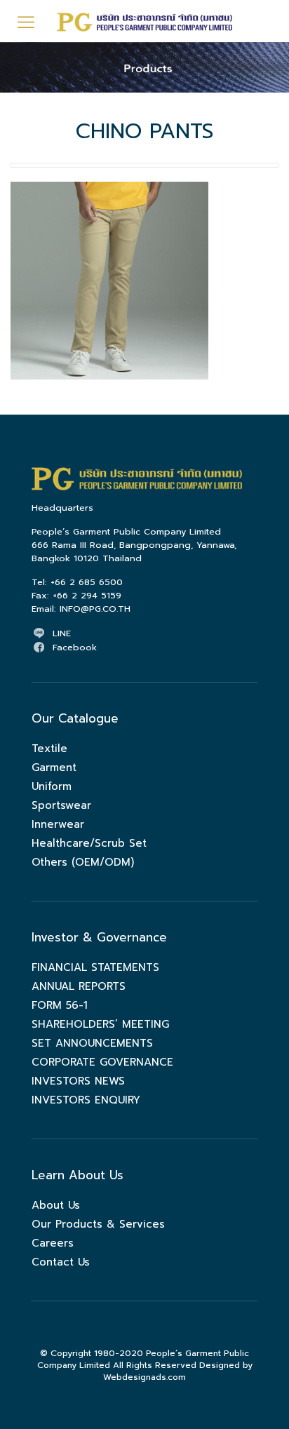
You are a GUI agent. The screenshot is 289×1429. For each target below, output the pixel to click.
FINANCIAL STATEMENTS (95, 967)
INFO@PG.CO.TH (95, 608)
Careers (53, 1243)
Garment (54, 767)
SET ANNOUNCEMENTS (92, 1043)
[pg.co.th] (144, 21)
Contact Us (61, 1262)
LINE (62, 633)
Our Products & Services (98, 1224)
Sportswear (61, 805)
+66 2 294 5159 (87, 595)
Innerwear (58, 824)
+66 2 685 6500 (87, 582)
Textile (49, 748)
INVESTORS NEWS (78, 1081)
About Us (56, 1205)
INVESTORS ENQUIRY (86, 1099)
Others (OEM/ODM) (83, 862)
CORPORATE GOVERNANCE (102, 1062)
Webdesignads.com (144, 1377)
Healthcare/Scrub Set (89, 843)
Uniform (52, 786)
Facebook (75, 647)
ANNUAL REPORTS (79, 986)
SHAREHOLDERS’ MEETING (100, 1024)
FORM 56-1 (60, 1005)
